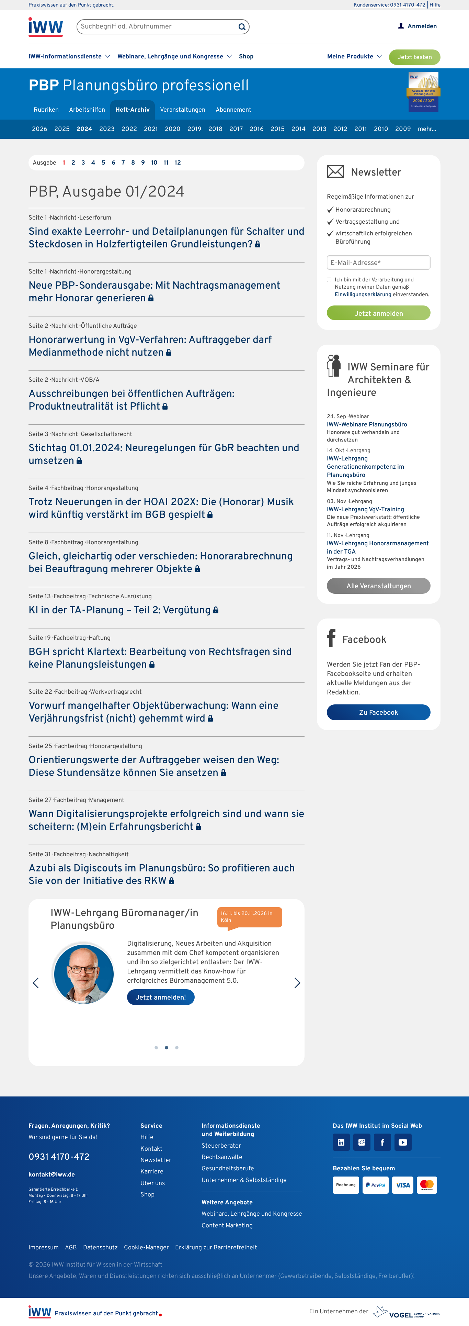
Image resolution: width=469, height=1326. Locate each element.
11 (166, 163)
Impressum (43, 1248)
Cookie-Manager (146, 1248)
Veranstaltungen (182, 110)
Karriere (151, 1172)
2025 (62, 129)
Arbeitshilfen (87, 110)
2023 (107, 129)
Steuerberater (221, 1146)
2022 (129, 129)
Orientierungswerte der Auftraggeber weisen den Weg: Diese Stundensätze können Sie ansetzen (153, 767)
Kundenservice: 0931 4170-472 (389, 5)
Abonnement (233, 110)
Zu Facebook (378, 713)
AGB (71, 1248)
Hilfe (435, 5)
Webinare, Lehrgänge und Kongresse (252, 1214)
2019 (194, 129)
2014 (298, 129)
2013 (319, 129)
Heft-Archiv (132, 110)
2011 (360, 129)
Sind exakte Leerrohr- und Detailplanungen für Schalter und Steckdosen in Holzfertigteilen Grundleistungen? (166, 238)
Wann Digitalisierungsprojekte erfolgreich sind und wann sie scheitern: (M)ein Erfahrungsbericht (166, 821)
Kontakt (151, 1149)
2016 (257, 129)
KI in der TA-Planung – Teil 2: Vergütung (120, 610)
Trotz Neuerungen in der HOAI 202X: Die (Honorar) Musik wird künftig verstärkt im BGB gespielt (161, 509)
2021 (151, 129)
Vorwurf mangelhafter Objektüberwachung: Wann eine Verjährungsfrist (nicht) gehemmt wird (153, 712)
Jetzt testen (415, 58)
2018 (215, 129)
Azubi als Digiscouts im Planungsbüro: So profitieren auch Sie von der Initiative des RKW (161, 875)
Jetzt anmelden (379, 314)
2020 (173, 129)
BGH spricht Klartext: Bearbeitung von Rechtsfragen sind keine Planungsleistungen (160, 658)
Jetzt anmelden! (161, 997)
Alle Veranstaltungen (378, 586)
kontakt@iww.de (51, 1175)
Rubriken (46, 110)
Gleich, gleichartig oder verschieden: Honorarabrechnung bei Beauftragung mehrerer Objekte (160, 563)
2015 (278, 129)
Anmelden (422, 27)
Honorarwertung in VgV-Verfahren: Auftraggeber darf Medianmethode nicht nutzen (150, 346)
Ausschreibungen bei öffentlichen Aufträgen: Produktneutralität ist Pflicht (131, 400)
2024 (84, 129)
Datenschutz (100, 1248)
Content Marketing (227, 1226)
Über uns (152, 1184)
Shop (246, 57)
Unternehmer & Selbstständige (244, 1180)
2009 (403, 129)
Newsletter (155, 1161)
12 (178, 163)
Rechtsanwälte (222, 1157)
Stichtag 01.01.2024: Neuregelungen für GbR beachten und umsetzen (163, 455)
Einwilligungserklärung (363, 294)
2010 (381, 129)
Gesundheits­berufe (228, 1169)
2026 (39, 129)
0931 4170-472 (59, 1157)
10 (154, 163)
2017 (236, 129)
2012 (340, 129)
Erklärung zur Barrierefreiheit (216, 1248)
